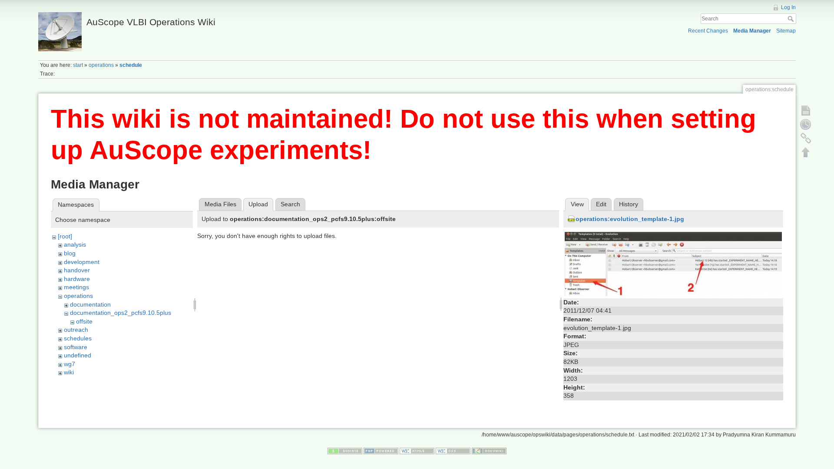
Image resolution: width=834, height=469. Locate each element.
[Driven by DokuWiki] (489, 451)
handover (77, 270)
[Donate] (345, 451)
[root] (65, 236)
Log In (788, 7)
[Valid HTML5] (417, 451)
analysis (75, 244)
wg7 (69, 363)
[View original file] (673, 263)
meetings (76, 287)
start (78, 65)
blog (70, 253)
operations (101, 65)
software (75, 346)
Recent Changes (708, 31)
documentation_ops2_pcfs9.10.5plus (120, 312)
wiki (69, 372)
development (81, 261)
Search (792, 19)
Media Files (220, 204)
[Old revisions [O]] (806, 124)
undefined (77, 355)
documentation (90, 304)
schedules (78, 338)
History (628, 204)
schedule (130, 65)
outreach (76, 329)
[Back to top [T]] (806, 152)
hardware (77, 278)
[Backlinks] (806, 138)
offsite (84, 321)
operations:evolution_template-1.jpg (630, 218)
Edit (601, 204)
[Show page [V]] (806, 110)
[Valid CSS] (453, 451)
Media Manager (752, 31)
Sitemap (786, 31)
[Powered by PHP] (381, 451)
